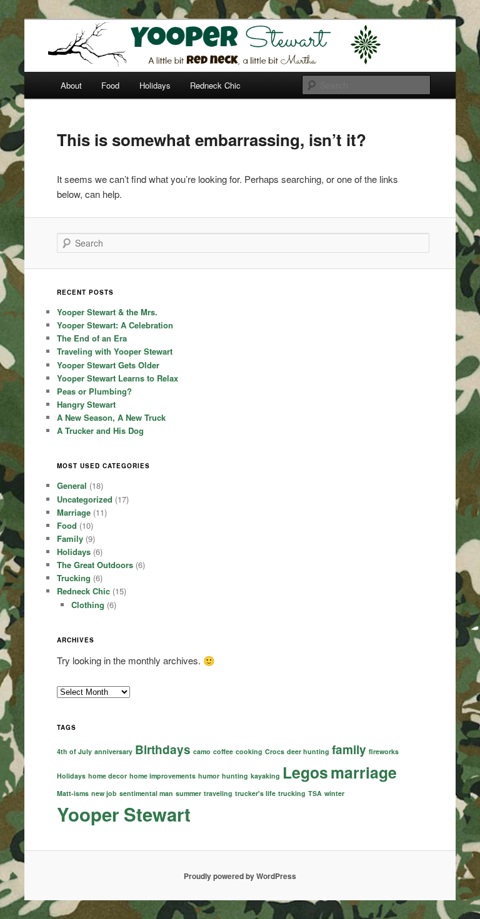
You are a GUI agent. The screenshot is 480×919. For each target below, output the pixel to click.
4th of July (74, 751)
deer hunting (308, 751)
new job (104, 793)
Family (70, 538)
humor (208, 775)
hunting (235, 775)
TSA (315, 793)
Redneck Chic (215, 85)
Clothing (87, 605)
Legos (305, 772)
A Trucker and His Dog (100, 430)
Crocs (274, 751)
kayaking (265, 775)
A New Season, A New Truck (111, 417)
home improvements (162, 775)
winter (334, 793)
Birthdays (163, 749)
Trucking (74, 578)
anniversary (113, 751)
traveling (218, 793)
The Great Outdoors (95, 565)
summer (188, 793)
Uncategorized (84, 499)
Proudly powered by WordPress (240, 876)
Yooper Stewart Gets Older (108, 365)
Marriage (74, 512)
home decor (107, 775)
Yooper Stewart (124, 814)
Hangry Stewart (86, 404)
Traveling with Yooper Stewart (114, 351)
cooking (249, 751)
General (72, 485)
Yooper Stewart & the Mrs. (107, 312)
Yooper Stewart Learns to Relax (117, 378)
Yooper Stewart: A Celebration (115, 325)
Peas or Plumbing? (94, 391)
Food (110, 85)
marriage (364, 772)
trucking (292, 793)
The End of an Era (92, 338)
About (71, 85)
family (349, 749)
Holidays (155, 85)
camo (202, 751)
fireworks (384, 751)
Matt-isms (73, 793)
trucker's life (255, 793)
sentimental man (146, 793)
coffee (223, 751)
